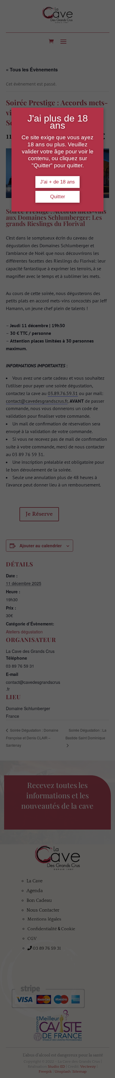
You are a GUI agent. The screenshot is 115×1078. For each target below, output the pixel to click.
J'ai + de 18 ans (57, 182)
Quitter (57, 196)
